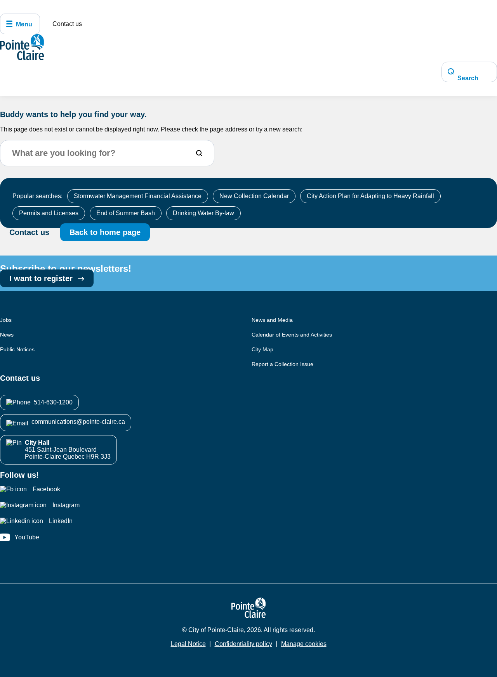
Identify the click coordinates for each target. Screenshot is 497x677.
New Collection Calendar (254, 196)
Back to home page (105, 232)
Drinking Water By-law (203, 213)
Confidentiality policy (243, 644)
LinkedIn (61, 521)
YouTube (26, 537)
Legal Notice (188, 644)
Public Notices (17, 349)
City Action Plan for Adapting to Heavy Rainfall (370, 196)
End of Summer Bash (125, 213)
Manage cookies (304, 644)
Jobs (6, 320)
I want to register (42, 278)
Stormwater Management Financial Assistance (138, 196)
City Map (262, 349)
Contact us (67, 24)
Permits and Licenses (48, 213)
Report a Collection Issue (282, 364)
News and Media (272, 320)
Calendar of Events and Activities (292, 335)
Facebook (46, 489)
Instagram (66, 505)
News (7, 335)
